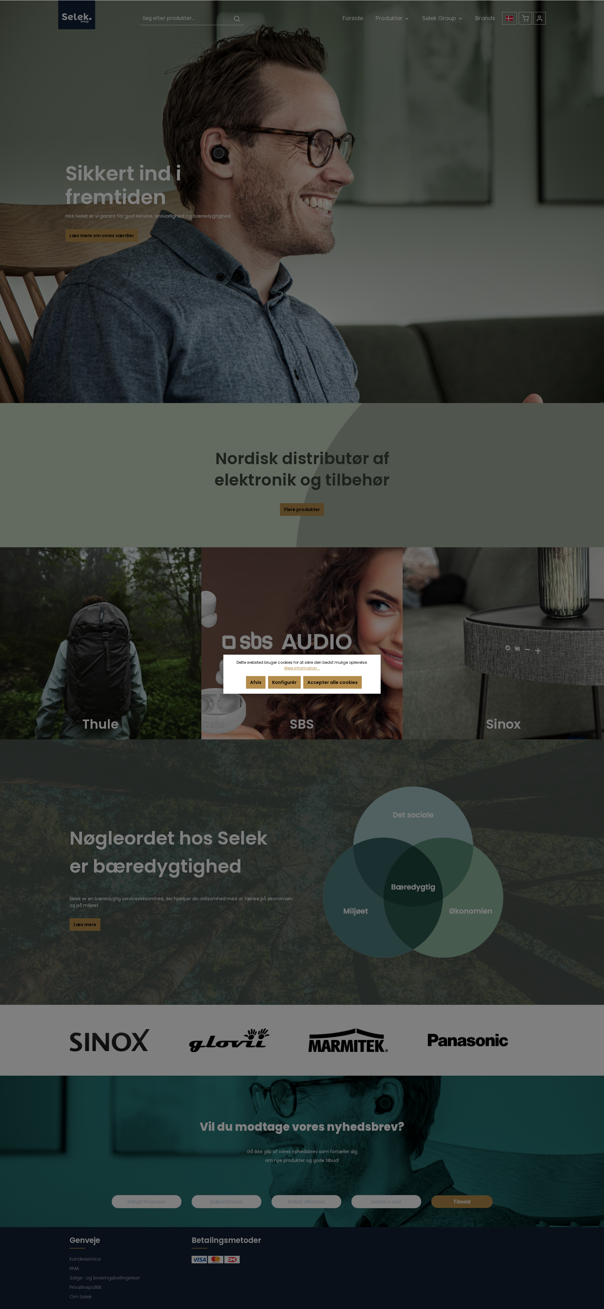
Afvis (255, 682)
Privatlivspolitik (86, 1287)
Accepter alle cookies (332, 682)
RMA (74, 1268)
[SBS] (302, 643)
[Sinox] (503, 643)
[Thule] (100, 643)
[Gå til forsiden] (76, 14)
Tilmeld (462, 1201)
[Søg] (237, 18)
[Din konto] (539, 18)
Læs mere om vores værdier (102, 235)
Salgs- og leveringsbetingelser (105, 1277)
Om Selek (81, 1296)
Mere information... (302, 668)
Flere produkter (302, 509)
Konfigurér (284, 682)
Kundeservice (85, 1258)
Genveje (85, 1240)
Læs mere (85, 924)
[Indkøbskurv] (525, 18)
